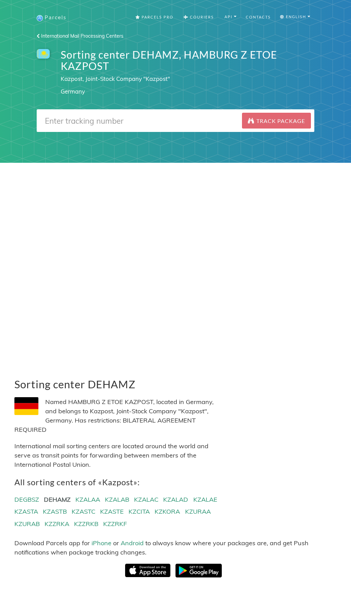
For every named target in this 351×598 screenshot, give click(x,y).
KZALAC (146, 499)
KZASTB (55, 511)
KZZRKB (86, 524)
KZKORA (167, 511)
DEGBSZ (26, 499)
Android (132, 543)
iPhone (101, 543)
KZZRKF (115, 524)
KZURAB (27, 524)
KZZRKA (57, 524)
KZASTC (83, 511)
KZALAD (175, 499)
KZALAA (87, 499)
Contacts (258, 17)
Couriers (201, 17)
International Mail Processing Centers (81, 36)
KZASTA (26, 511)
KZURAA (198, 511)
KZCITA (139, 511)
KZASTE (112, 511)
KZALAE (205, 499)
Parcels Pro (156, 17)
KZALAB (117, 499)
